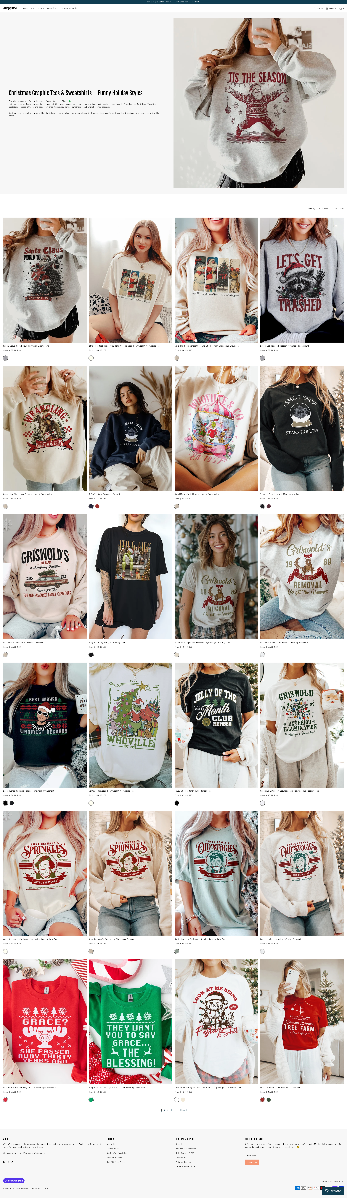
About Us (111, 1144)
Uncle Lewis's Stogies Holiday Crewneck (280, 939)
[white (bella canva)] (177, 1100)
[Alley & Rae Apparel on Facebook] (4, 1162)
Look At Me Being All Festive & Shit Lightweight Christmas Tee (208, 1087)
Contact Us (181, 1157)
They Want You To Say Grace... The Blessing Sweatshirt (117, 1087)
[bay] (177, 951)
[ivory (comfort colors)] (91, 358)
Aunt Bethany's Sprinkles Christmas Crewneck (112, 939)
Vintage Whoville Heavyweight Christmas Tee (111, 791)
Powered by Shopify (39, 1188)
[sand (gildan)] (177, 358)
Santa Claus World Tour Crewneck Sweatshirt (26, 346)
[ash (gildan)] (262, 655)
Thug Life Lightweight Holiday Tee (107, 642)
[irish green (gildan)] (91, 1100)
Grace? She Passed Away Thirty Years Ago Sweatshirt (30, 1087)
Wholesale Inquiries (117, 1153)
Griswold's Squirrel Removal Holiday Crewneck (284, 642)
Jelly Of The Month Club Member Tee (193, 791)
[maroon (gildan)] (269, 506)
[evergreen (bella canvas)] (269, 1100)
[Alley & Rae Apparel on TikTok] (12, 1162)
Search (179, 1144)
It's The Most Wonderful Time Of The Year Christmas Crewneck (207, 346)
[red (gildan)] (5, 1100)
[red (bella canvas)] (97, 506)
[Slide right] (203, 2)
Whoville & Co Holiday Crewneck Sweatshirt (197, 494)
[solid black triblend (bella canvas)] (177, 803)
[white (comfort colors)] (262, 803)
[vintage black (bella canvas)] (91, 655)
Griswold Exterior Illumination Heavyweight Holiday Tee (289, 791)
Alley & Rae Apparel (19, 1188)
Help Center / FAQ (185, 1153)
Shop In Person (114, 1157)
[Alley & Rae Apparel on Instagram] (8, 1162)
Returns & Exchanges (186, 1149)
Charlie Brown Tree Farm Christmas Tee (280, 1087)
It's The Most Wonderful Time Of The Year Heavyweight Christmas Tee (124, 346)
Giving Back (113, 1149)
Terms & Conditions (185, 1166)
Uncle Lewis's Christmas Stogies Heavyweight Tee (200, 939)
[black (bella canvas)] (5, 803)
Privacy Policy (183, 1162)
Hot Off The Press (116, 1162)
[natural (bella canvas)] (183, 1100)
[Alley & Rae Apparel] (10, 8)
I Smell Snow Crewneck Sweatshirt (106, 494)
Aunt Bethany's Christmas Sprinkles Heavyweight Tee (30, 939)
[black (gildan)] (262, 506)
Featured (323, 209)
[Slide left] (144, 2)
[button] (40, 8)
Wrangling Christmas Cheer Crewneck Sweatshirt (27, 494)
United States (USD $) (331, 1181)
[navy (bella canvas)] (91, 506)
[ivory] (5, 951)
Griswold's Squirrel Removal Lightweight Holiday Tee (202, 642)
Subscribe (252, 1162)
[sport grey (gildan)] (5, 358)
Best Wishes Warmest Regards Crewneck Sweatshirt (28, 791)
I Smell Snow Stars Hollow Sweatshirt (279, 494)
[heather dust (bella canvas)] (177, 655)
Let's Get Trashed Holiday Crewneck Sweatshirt (284, 346)
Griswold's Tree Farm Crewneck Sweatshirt (25, 642)
